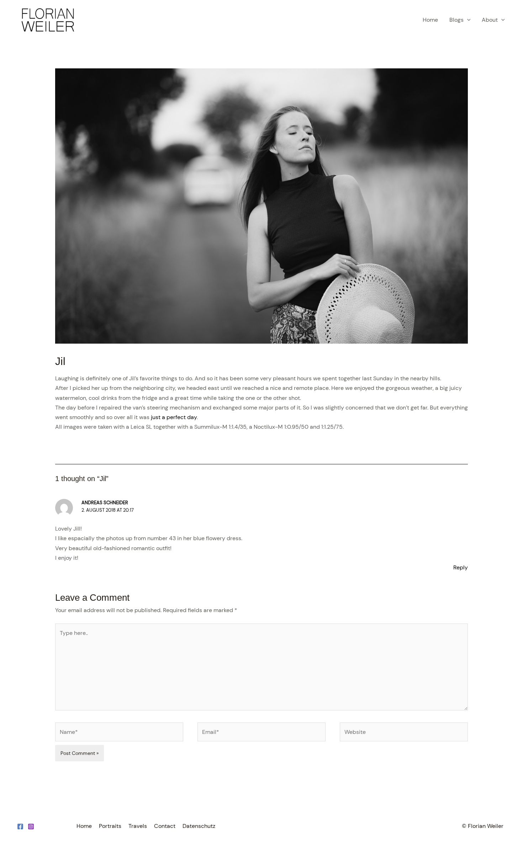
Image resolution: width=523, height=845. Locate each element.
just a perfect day (174, 417)
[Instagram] (31, 826)
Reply (460, 567)
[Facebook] (20, 826)
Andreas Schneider (104, 503)
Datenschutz (199, 826)
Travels (137, 826)
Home (430, 20)
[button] (467, 19)
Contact (164, 826)
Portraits (110, 826)
